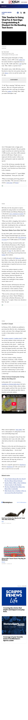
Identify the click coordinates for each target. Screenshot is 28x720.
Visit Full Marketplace (21, 502)
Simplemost (23, 464)
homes (17, 182)
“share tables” (18, 429)
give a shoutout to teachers (16, 214)
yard (20, 63)
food (10, 251)
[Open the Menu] (2, 2)
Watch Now (23, 2)
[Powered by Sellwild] (24, 586)
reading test (22, 59)
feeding (4, 255)
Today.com (18, 258)
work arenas (9, 182)
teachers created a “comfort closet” (13, 338)
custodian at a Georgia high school (11, 384)
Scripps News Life (7, 13)
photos (6, 73)
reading (9, 91)
